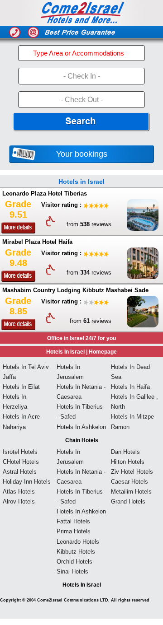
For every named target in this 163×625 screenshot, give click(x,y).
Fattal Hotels (73, 521)
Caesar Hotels (129, 481)
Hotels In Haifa (130, 386)
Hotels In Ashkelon (81, 427)
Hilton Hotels (127, 461)
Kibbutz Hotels (76, 551)
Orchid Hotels (74, 561)
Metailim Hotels (131, 491)
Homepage (103, 352)
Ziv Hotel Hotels (132, 471)
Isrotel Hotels (20, 451)
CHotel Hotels (21, 461)
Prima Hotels (74, 531)
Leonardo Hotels (78, 541)
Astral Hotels (20, 471)
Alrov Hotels (19, 501)
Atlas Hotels (19, 491)
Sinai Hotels (72, 571)
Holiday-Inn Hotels (27, 481)
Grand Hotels (128, 501)
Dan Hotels (125, 451)
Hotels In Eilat (21, 386)
